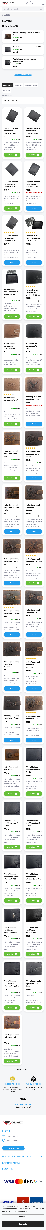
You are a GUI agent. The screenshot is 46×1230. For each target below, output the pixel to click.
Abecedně (6, 90)
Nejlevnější (7, 85)
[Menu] (43, 3)
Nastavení (23, 1217)
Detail (34, 208)
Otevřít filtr (10, 101)
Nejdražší (18, 85)
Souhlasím (23, 1224)
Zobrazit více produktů (23, 75)
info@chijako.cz (12, 1136)
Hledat (41, 9)
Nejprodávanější (31, 85)
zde (25, 1211)
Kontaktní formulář (13, 1148)
